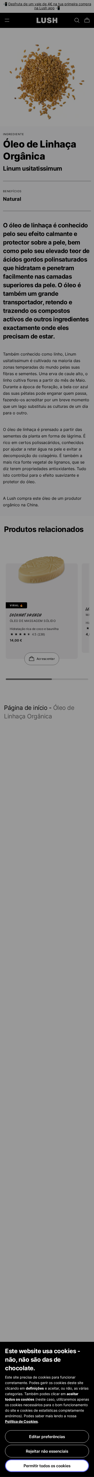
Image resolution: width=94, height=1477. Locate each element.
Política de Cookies (21, 1421)
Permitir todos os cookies (47, 1465)
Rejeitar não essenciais (47, 1451)
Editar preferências (47, 1436)
